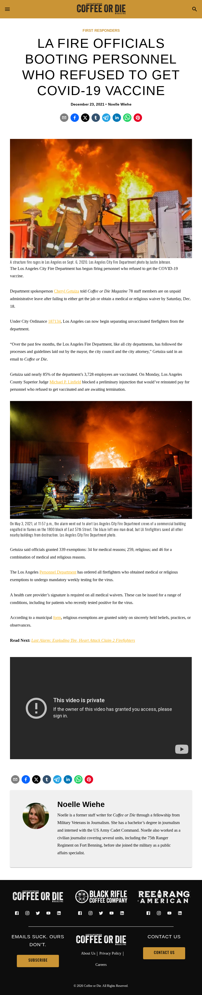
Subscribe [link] (38, 961)
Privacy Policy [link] (110, 953)
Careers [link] (101, 964)
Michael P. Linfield (65, 382)
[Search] (194, 9)
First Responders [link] (101, 30)
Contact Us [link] (164, 953)
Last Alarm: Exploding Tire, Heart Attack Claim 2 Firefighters (83, 640)
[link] (101, 9)
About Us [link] (88, 953)
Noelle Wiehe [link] (120, 104)
